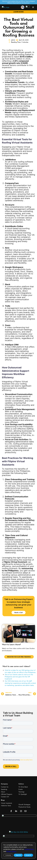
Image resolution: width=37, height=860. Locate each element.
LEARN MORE (18, 12)
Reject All (18, 855)
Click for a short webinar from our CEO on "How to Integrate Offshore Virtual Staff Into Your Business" (18, 2)
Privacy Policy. (11, 851)
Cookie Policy (29, 849)
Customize (8, 855)
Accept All (28, 855)
